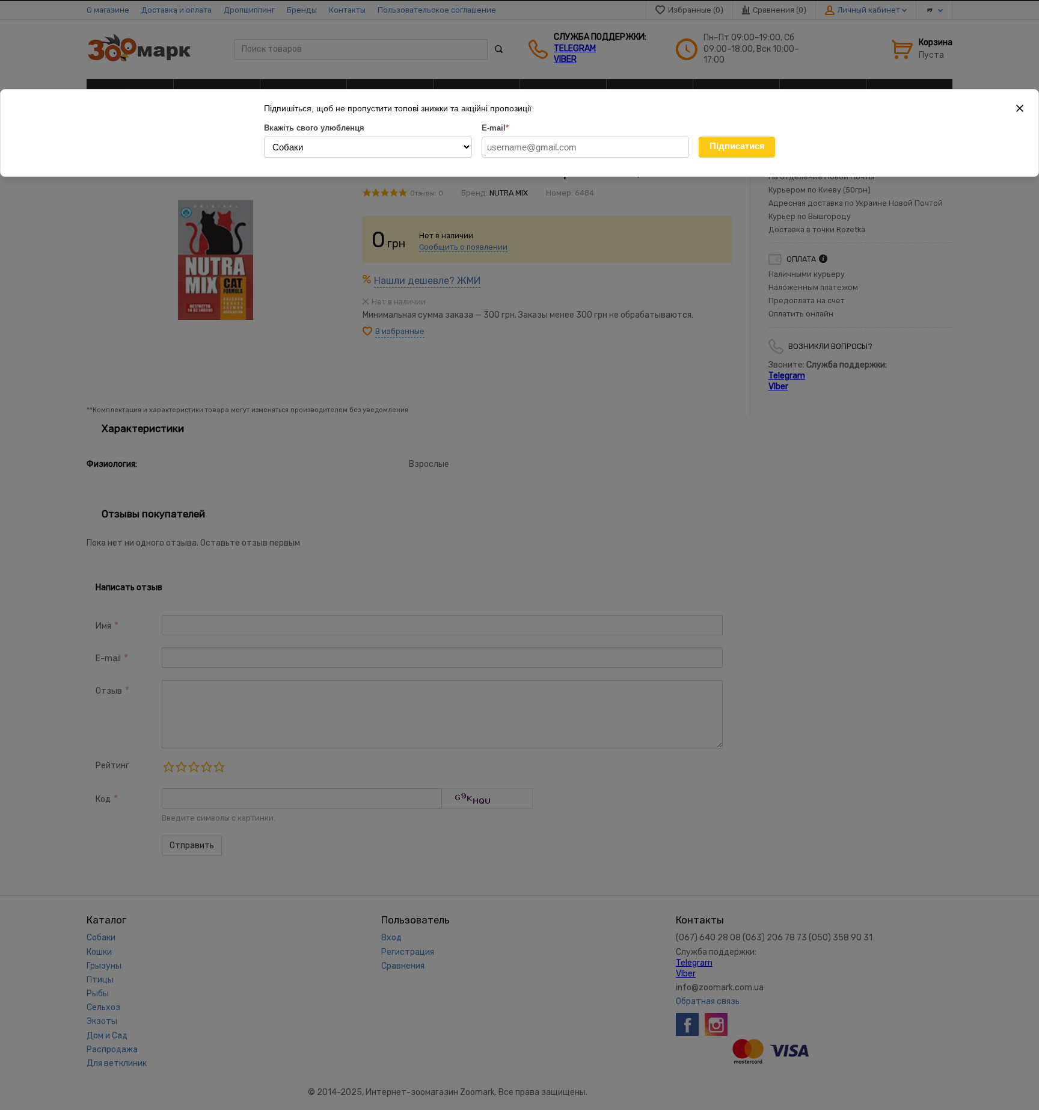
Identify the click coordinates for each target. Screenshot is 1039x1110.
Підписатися (737, 146)
